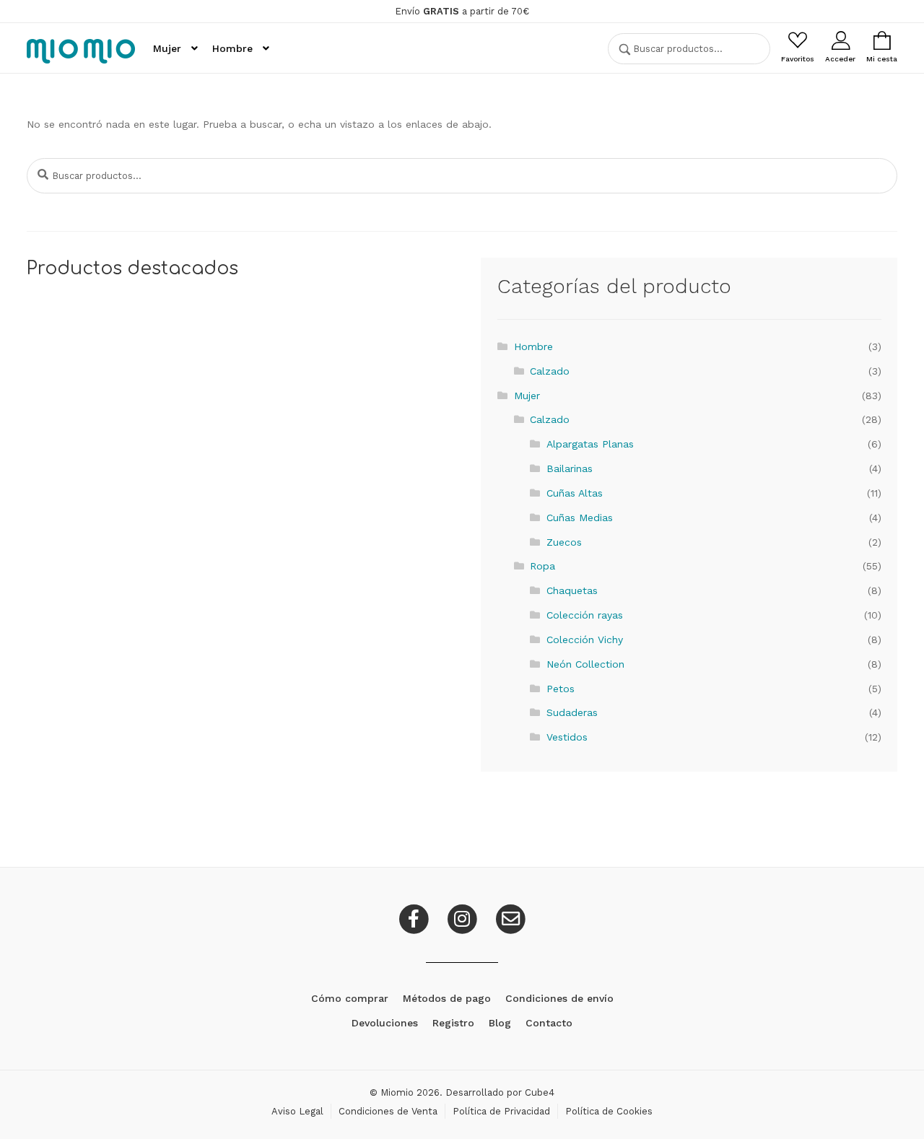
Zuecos (564, 542)
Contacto (549, 1023)
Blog (500, 1023)
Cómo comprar (349, 998)
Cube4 (539, 1092)
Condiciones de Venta (388, 1111)
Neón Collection (585, 664)
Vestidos (567, 737)
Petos (560, 688)
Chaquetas (572, 590)
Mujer (167, 48)
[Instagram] (464, 918)
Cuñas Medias (579, 517)
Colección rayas (584, 615)
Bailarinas (569, 468)
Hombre (232, 48)
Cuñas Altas (574, 493)
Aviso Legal (297, 1111)
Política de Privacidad (501, 1111)
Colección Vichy (584, 639)
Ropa (542, 566)
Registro (453, 1023)
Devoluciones (385, 1023)
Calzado (550, 371)
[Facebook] (415, 918)
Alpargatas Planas (590, 444)
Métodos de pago (447, 998)
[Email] (510, 918)
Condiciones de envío (559, 998)
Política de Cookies (609, 1111)
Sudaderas (572, 712)
